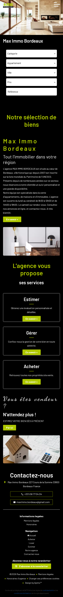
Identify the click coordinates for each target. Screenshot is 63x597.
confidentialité (48, 590)
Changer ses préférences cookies (44, 578)
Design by (33, 582)
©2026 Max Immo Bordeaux (22, 574)
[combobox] (31, 53)
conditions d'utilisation (22, 593)
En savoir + (12, 219)
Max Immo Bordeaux (18, 482)
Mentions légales (46, 574)
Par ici (9, 427)
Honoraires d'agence (16, 578)
